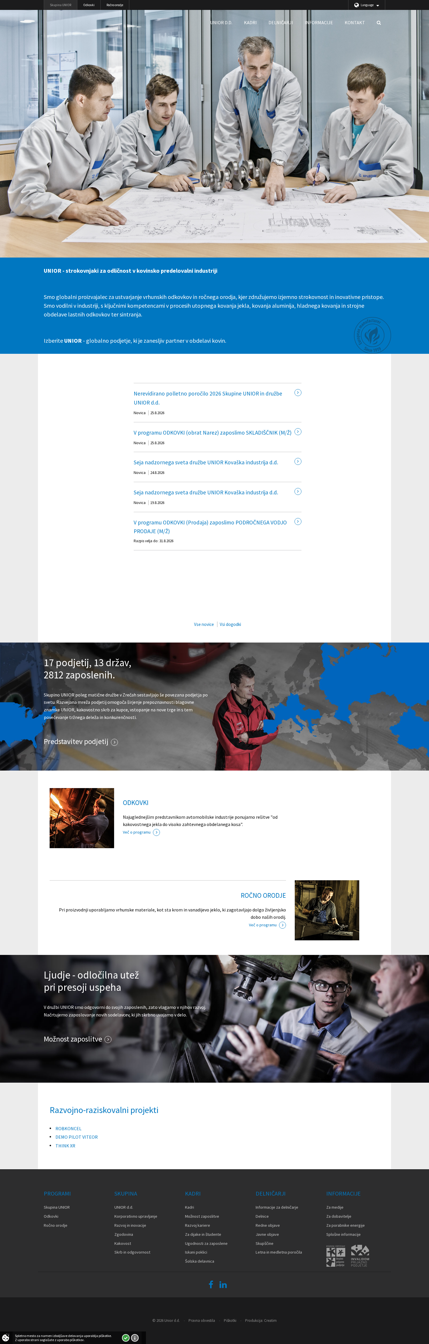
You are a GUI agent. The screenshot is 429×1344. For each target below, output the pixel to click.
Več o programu (137, 832)
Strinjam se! (126, 1338)
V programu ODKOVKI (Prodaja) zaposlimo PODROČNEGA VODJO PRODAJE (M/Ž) (210, 527)
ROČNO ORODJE (263, 895)
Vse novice (204, 624)
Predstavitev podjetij (76, 741)
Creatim (270, 1320)
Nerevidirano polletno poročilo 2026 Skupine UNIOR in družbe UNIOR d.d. (208, 398)
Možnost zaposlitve (73, 1039)
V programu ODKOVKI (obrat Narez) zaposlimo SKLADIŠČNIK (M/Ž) (213, 432)
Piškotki (230, 1320)
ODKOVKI (136, 802)
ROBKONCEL (68, 1128)
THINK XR (65, 1146)
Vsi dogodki (230, 624)
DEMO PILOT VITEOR (76, 1137)
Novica (140, 412)
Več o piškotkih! (135, 1338)
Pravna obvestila (202, 1320)
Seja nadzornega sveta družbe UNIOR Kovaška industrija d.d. (206, 462)
